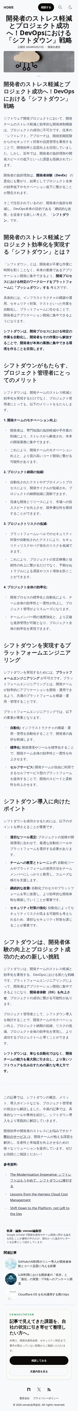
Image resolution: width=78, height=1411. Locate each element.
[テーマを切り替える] (70, 7)
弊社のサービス (15, 1136)
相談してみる (39, 1360)
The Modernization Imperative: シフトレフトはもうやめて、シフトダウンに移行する (41, 1180)
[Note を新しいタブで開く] (29, 1389)
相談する (46, 7)
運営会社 (24, 1398)
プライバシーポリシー (46, 1398)
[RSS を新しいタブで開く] (49, 1389)
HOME (9, 7)
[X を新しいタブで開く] (39, 1389)
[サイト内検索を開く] (60, 7)
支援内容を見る (39, 1371)
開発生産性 (54, 47)
